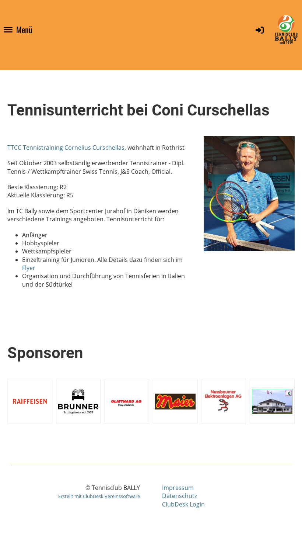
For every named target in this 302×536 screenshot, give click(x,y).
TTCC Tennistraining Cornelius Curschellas (65, 147)
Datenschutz (179, 496)
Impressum (178, 488)
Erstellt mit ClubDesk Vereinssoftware (99, 496)
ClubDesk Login (183, 504)
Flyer (28, 268)
